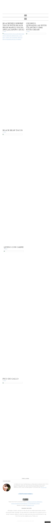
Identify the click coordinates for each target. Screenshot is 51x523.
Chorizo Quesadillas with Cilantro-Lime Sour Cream (36, 26)
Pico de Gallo (11, 379)
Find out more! (43, 487)
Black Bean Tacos (13, 130)
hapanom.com (30, 505)
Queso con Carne (14, 247)
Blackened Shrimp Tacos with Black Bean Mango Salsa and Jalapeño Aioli (13, 26)
